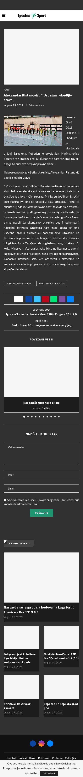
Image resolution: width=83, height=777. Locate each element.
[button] (7, 382)
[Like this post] (20, 299)
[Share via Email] (70, 299)
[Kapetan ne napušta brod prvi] (61, 687)
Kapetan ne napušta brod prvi (61, 706)
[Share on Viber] (62, 299)
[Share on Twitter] (37, 299)
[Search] (79, 15)
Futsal (23, 758)
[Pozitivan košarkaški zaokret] (21, 687)
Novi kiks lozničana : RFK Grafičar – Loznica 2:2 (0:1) (61, 656)
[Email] (46, 4)
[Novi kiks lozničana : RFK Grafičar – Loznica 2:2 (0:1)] (61, 637)
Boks (32, 758)
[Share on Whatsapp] (53, 299)
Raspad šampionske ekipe (41, 403)
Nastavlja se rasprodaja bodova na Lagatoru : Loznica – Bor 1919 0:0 (39, 609)
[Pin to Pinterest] (45, 299)
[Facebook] (36, 4)
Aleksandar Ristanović (19, 283)
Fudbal (11, 758)
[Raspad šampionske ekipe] (41, 372)
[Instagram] (41, 4)
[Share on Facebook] (28, 299)
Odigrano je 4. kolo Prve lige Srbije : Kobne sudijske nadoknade (20, 658)
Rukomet (43, 758)
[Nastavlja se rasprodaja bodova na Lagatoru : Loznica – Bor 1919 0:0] (41, 577)
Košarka (57, 758)
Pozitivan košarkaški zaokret (17, 706)
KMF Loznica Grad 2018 (51, 283)
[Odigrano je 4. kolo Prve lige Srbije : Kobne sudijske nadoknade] (21, 637)
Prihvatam (49, 773)
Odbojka (70, 758)
